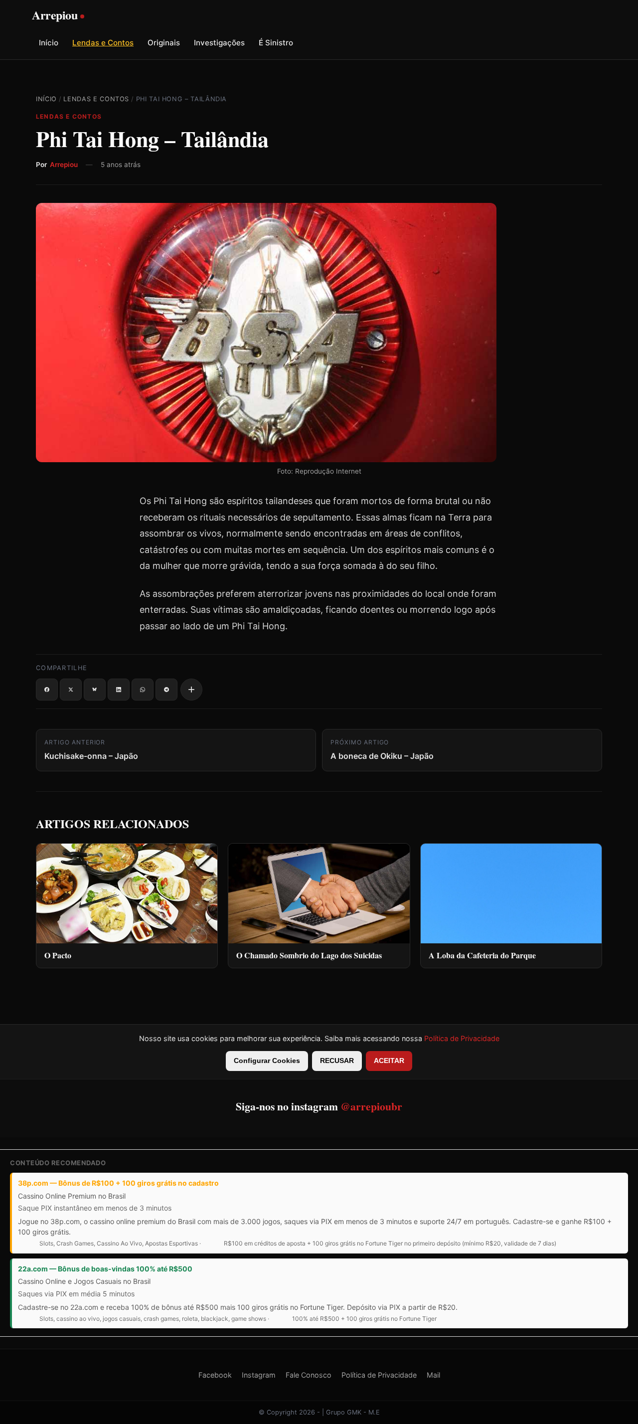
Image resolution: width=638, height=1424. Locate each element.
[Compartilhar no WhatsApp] (143, 690)
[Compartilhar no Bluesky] (95, 690)
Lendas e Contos (103, 42)
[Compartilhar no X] (71, 690)
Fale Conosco (308, 1375)
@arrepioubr (371, 1106)
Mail (433, 1375)
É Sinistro (276, 42)
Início (48, 42)
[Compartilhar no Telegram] (166, 690)
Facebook (215, 1375)
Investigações (219, 42)
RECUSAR (337, 1061)
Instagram (259, 1375)
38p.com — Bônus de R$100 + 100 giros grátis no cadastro (118, 1183)
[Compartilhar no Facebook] (47, 690)
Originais (164, 42)
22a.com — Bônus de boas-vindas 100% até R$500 (105, 1268)
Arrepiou (64, 165)
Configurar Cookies (267, 1061)
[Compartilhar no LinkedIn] (119, 690)
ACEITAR (389, 1061)
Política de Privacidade (461, 1038)
